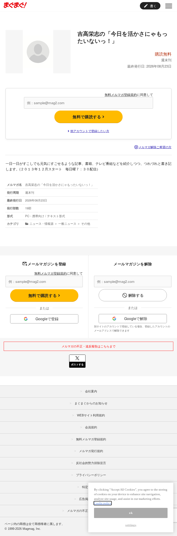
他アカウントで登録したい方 (89, 131)
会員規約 (91, 427)
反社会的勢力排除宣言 (91, 463)
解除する (136, 295)
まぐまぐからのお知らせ (90, 403)
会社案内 (91, 391)
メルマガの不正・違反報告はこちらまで (88, 346)
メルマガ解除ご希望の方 (155, 147)
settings (130, 525)
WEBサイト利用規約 (91, 415)
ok (131, 513)
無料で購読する (87, 116)
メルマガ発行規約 (91, 451)
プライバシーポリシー (91, 475)
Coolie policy (102, 503)
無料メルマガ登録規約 (121, 94)
